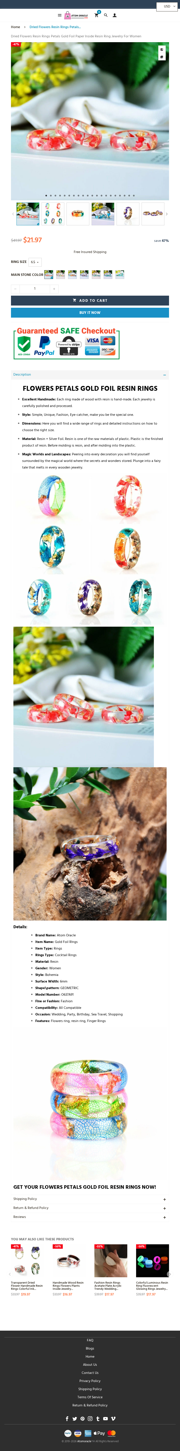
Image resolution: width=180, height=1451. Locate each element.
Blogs (90, 1349)
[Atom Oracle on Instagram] (90, 1420)
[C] (84, 274)
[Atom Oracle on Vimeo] (113, 1420)
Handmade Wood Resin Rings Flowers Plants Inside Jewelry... (68, 1285)
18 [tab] (124, 195)
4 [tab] (60, 195)
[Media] (162, 56)
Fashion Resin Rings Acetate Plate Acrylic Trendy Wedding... (108, 1285)
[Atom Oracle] (76, 15)
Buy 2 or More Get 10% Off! (82, 5)
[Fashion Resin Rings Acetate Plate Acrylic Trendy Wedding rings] (110, 1260)
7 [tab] (74, 195)
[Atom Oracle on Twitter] (74, 1420)
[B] (48, 274)
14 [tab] (106, 195)
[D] (72, 274)
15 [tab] (111, 195)
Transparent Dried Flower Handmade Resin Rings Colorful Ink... (27, 1285)
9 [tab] (83, 195)
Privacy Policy (90, 1381)
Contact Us (90, 1373)
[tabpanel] (90, 121)
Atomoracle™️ (86, 1441)
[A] (60, 274)
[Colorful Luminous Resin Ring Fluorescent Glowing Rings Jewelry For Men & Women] (152, 1260)
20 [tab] (134, 195)
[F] (96, 274)
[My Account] (113, 15)
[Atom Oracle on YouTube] (105, 1420)
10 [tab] (87, 195)
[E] (108, 274)
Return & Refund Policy (31, 1208)
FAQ (90, 1340)
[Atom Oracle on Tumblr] (97, 1420)
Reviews (19, 1217)
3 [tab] (55, 195)
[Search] (105, 15)
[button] (13, 214)
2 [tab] (51, 195)
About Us (90, 1365)
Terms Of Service (90, 1397)
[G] (119, 274)
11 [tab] (92, 195)
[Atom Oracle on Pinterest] (82, 1420)
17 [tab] (120, 195)
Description (22, 375)
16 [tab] (115, 195)
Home (90, 1357)
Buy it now (90, 313)
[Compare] (162, 49)
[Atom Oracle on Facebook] (67, 1420)
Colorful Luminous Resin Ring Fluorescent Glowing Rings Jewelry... (152, 1285)
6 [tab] (69, 195)
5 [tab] (64, 195)
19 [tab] (129, 195)
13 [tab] (101, 195)
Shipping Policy (25, 1199)
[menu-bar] (58, 15)
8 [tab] (78, 195)
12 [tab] (97, 195)
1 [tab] (46, 195)
